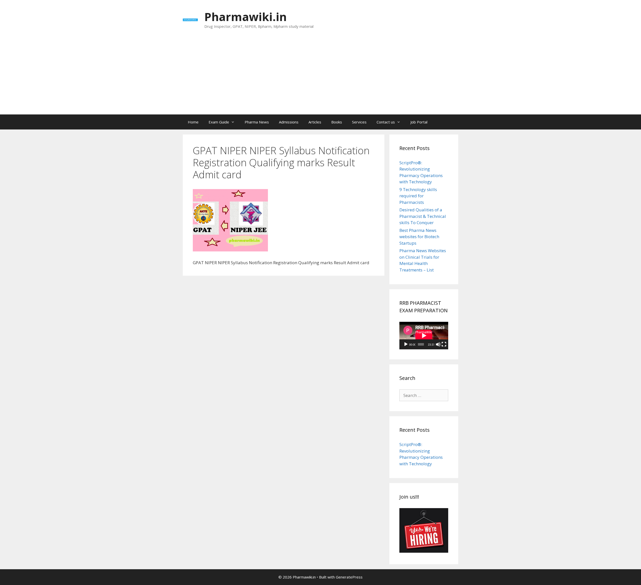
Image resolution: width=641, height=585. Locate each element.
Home (193, 121)
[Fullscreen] (443, 344)
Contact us (386, 121)
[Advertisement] (320, 77)
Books (336, 121)
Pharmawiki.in (245, 16)
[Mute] (438, 344)
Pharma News (257, 121)
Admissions (288, 121)
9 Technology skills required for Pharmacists (418, 196)
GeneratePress (349, 576)
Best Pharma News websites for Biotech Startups (419, 236)
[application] (423, 335)
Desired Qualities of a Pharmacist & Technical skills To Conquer (422, 216)
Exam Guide (219, 121)
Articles (314, 121)
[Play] (405, 344)
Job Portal (418, 121)
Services (359, 121)
